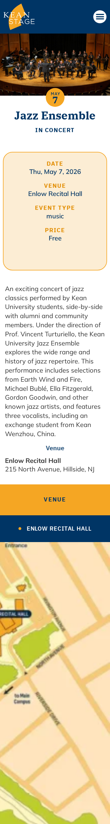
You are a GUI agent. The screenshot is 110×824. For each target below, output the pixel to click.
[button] (99, 16)
